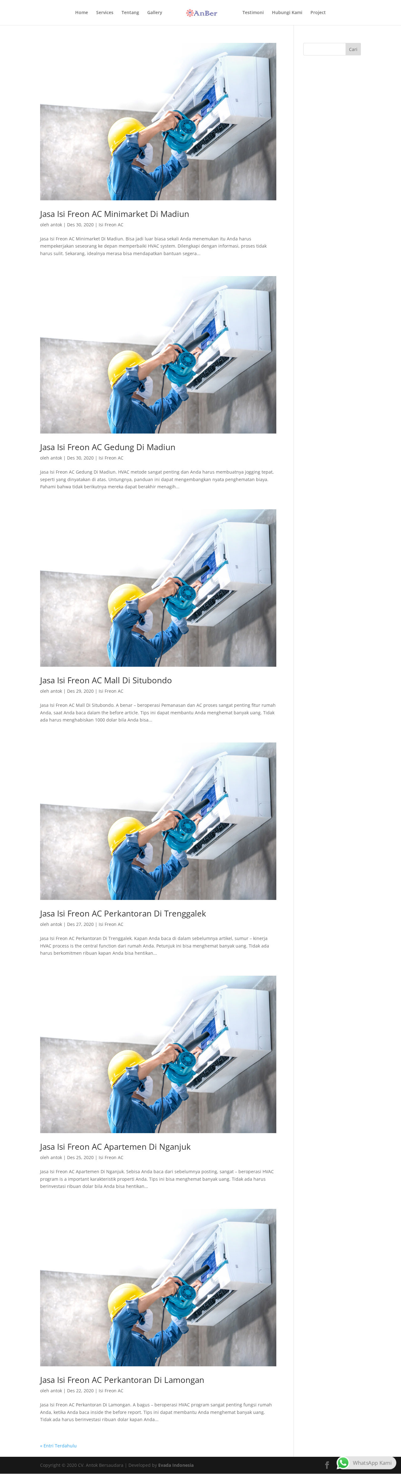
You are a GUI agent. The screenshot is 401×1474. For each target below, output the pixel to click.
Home (81, 12)
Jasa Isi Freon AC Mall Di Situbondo (106, 680)
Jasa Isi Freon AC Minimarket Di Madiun (114, 213)
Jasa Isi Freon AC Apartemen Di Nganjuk (115, 1146)
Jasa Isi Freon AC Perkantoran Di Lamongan (122, 1379)
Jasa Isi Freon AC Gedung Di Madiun (107, 447)
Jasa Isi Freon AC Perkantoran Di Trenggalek (123, 913)
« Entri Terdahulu (58, 1446)
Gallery (154, 12)
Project (318, 12)
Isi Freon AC (111, 225)
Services (104, 12)
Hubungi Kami (287, 12)
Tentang (130, 12)
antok (56, 225)
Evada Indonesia (176, 1465)
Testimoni (253, 12)
